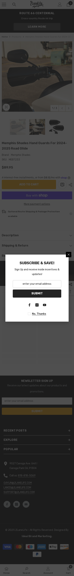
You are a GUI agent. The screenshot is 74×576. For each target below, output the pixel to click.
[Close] (68, 254)
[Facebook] (29, 305)
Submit (37, 293)
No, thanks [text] (39, 313)
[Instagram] (37, 305)
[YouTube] (44, 305)
